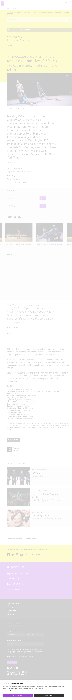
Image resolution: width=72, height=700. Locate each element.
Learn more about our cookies (11, 691)
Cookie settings (49, 695)
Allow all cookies (17, 695)
